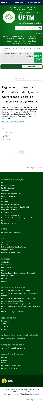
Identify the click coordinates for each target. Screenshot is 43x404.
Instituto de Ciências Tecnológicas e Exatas (16, 304)
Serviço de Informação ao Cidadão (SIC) (15, 207)
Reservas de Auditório (13, 55)
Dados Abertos (6, 212)
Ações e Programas (8, 185)
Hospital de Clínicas (18, 36)
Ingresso (6, 36)
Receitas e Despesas (8, 196)
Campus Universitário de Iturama (13, 348)
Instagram (5, 321)
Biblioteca (20, 39)
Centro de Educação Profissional (12, 312)
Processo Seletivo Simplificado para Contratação (18, 273)
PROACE (4, 357)
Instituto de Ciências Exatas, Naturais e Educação (18, 298)
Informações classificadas (10, 204)
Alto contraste (23, 7)
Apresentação (6, 242)
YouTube (4, 326)
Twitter (3, 324)
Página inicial (5, 48)
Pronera (4, 281)
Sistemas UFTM (19, 41)
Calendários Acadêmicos (5, 54)
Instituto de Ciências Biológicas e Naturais (16, 291)
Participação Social (7, 188)
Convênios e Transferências (11, 193)
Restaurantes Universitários (11, 366)
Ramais (27, 391)
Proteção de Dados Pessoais (11, 232)
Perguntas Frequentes (9, 210)
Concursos (5, 270)
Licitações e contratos (9, 199)
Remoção (4, 278)
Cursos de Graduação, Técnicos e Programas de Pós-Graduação (38, 57)
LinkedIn (4, 329)
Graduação (5, 262)
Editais (3, 363)
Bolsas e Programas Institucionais (13, 339)
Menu (33, 66)
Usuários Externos (7, 244)
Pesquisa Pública (7, 250)
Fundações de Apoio (8, 223)
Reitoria (15, 48)
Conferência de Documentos (11, 252)
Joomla (37, 394)
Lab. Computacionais (22, 54)
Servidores (5, 202)
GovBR (4, 2)
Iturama (4, 360)
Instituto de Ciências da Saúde (12, 301)
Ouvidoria (26, 43)
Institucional (5, 183)
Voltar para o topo (34, 167)
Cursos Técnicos (7, 268)
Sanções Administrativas (10, 215)
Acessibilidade (11, 7)
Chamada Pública (7, 276)
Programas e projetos (9, 368)
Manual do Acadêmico (29, 55)
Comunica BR (18, 2)
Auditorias (5, 191)
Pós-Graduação (6, 265)
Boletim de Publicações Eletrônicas (13, 247)
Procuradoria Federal (27, 48)
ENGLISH (40, 34)
